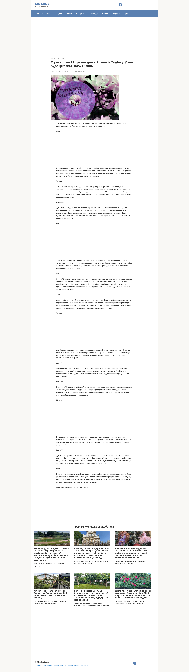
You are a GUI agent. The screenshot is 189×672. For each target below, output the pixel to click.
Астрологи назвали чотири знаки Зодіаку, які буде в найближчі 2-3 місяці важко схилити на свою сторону (50, 594)
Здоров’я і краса (43, 14)
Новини (105, 14)
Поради (94, 14)
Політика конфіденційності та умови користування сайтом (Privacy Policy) (62, 665)
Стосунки (58, 14)
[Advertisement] (94, 35)
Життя (69, 14)
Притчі (126, 14)
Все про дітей (81, 14)
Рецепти (116, 14)
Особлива (42, 4)
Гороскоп (82, 71)
